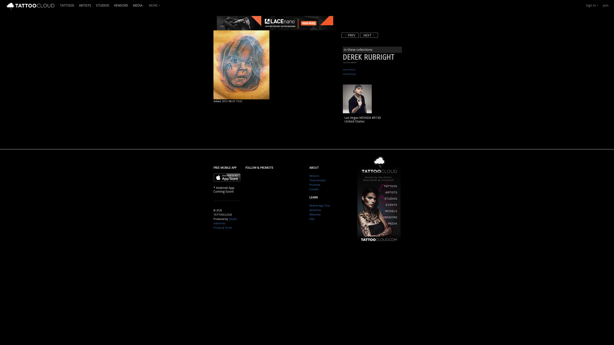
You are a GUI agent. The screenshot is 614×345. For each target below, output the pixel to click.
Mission (314, 176)
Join (605, 5)
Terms (228, 227)
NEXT (367, 35)
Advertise (315, 210)
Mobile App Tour (319, 205)
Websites (315, 214)
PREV (351, 35)
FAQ (311, 219)
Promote (314, 185)
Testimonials (317, 180)
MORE (153, 5)
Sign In (591, 5)
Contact (314, 189)
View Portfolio (349, 69)
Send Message (349, 74)
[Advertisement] (367, 24)
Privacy (217, 227)
